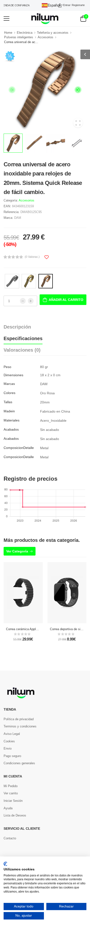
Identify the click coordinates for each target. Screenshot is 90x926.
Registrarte (78, 5)
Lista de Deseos (15, 815)
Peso (7, 367)
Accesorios (45, 37)
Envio (8, 748)
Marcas (9, 384)
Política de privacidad (19, 719)
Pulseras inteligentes (18, 37)
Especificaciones (23, 338)
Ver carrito (11, 793)
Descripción (17, 327)
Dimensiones (13, 375)
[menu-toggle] (6, 18)
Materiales (11, 420)
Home (8, 32)
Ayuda (8, 808)
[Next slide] (78, 89)
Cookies (9, 741)
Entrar (66, 5)
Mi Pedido (11, 786)
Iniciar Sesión (13, 801)
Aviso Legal (12, 734)
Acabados (11, 429)
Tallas (8, 402)
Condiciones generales (19, 763)
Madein (9, 411)
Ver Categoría (17, 551)
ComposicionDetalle (19, 448)
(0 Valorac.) (32, 256)
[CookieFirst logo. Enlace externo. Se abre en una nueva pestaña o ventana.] (5, 864)
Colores (9, 393)
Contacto (10, 838)
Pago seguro (12, 756)
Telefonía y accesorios (52, 32)
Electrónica (24, 32)
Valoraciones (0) (22, 350)
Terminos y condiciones (20, 726)
